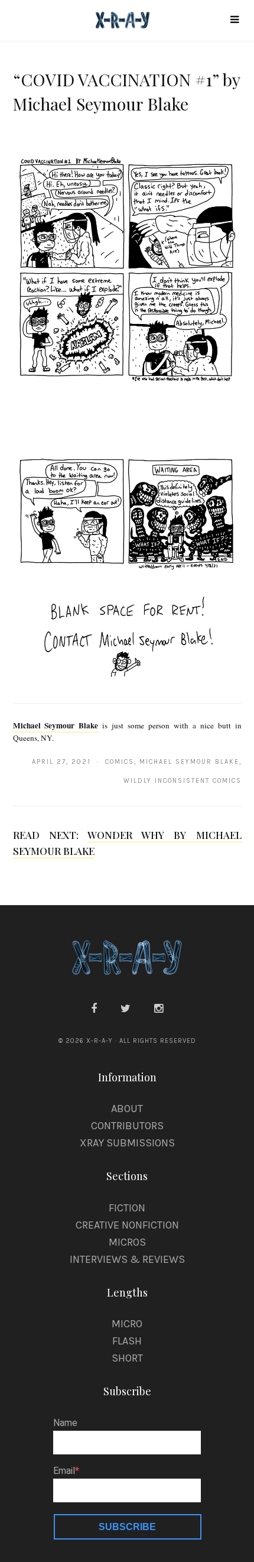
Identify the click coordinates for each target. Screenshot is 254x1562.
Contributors (127, 1125)
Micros (127, 1242)
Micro (127, 1323)
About (127, 1108)
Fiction (127, 1207)
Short (127, 1358)
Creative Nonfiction (127, 1225)
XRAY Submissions (127, 1142)
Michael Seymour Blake (56, 725)
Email (64, 1471)
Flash (127, 1340)
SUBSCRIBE (127, 1527)
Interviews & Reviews (127, 1259)
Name (65, 1423)
